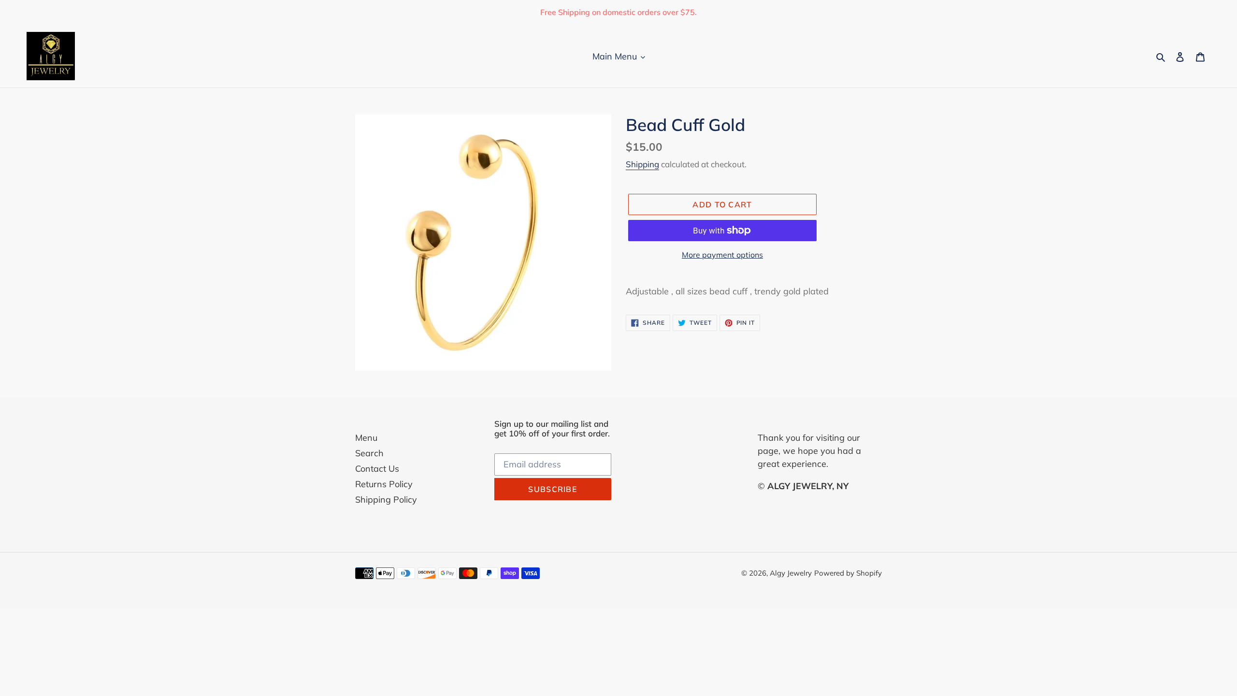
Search (369, 453)
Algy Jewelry (791, 573)
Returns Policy (384, 484)
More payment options (722, 255)
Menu (366, 437)
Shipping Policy (386, 499)
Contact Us (377, 468)
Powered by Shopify (848, 573)
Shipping (642, 164)
